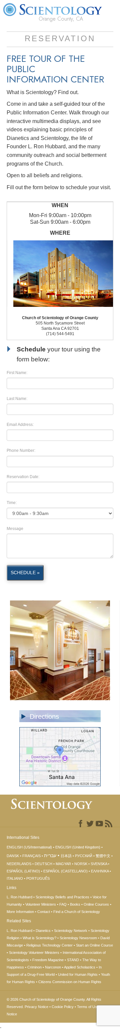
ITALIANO (15, 878)
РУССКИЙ (83, 856)
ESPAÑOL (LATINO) (23, 871)
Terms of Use (88, 1007)
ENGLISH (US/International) (29, 847)
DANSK (13, 856)
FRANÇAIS (31, 856)
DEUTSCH (43, 864)
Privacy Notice (36, 1007)
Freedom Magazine (48, 960)
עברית (50, 855)
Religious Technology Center (49, 945)
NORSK (80, 864)
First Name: (17, 372)
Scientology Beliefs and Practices (62, 897)
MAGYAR (63, 864)
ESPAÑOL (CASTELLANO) (65, 871)
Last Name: (17, 398)
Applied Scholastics (79, 967)
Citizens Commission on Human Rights (69, 982)
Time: (12, 502)
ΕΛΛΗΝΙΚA (100, 871)
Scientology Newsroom (78, 938)
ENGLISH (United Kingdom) (77, 847)
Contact (43, 912)
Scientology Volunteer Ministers (34, 953)
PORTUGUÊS (38, 878)
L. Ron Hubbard (19, 897)
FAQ (63, 904)
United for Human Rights (78, 974)
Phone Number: (21, 450)
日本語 (66, 856)
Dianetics (43, 931)
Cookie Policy (63, 1007)
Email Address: (20, 424)
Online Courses (96, 904)
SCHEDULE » (25, 572)
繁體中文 (103, 856)
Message (15, 528)
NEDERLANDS (19, 864)
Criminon (34, 967)
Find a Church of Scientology (76, 912)
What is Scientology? (39, 938)
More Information (20, 912)
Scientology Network (70, 931)
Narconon (53, 967)
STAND (73, 960)
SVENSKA (99, 864)
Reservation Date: (23, 476)
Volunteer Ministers (40, 904)
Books (75, 904)
